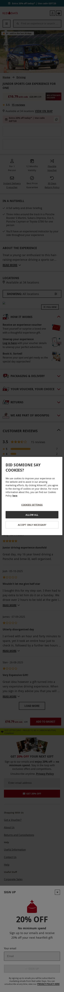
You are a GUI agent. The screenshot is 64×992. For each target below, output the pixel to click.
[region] (32, 496)
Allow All (32, 514)
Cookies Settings (32, 504)
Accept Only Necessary (32, 524)
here (14, 495)
